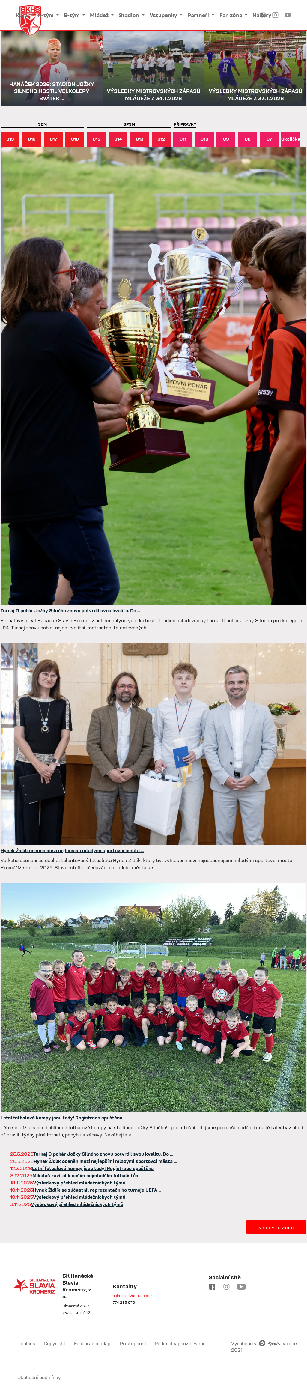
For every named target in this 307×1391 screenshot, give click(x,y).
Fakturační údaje (93, 1343)
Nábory (261, 15)
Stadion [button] (129, 15)
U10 (204, 139)
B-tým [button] (72, 15)
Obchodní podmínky (39, 1377)
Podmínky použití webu (180, 1343)
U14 (118, 139)
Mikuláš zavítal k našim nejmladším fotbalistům (86, 1175)
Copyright (55, 1343)
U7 (269, 139)
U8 (248, 139)
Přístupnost (133, 1343)
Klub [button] (22, 15)
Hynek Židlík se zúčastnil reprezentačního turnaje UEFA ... (97, 1190)
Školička (290, 139)
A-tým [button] (46, 15)
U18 (32, 139)
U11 (183, 139)
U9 (226, 139)
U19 (10, 139)
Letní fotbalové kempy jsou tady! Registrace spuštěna (61, 1118)
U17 (53, 139)
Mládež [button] (100, 15)
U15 (96, 139)
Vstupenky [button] (164, 15)
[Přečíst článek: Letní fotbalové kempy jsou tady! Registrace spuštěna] (153, 997)
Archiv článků (276, 1227)
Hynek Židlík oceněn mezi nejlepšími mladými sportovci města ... (72, 850)
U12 (161, 139)
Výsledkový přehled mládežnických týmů (79, 1183)
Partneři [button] (198, 15)
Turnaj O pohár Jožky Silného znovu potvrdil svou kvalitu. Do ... (70, 610)
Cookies (26, 1343)
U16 (75, 139)
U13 (139, 139)
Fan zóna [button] (231, 15)
